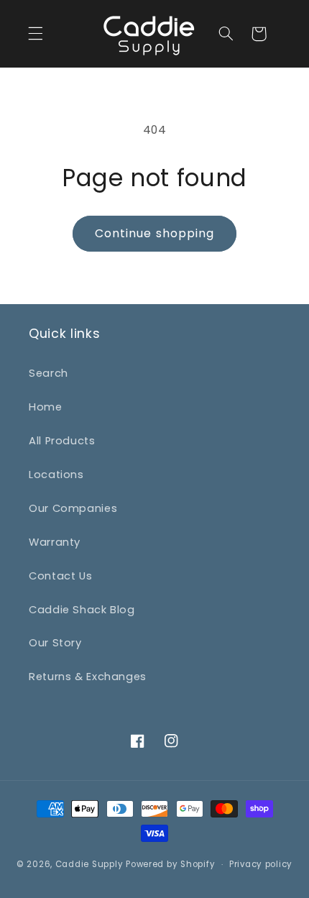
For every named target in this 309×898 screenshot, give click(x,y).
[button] (35, 33)
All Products (62, 441)
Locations (56, 474)
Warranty (54, 542)
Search (48, 373)
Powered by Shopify (170, 864)
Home (46, 407)
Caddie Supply (89, 864)
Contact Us (60, 576)
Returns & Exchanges (88, 676)
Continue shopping (154, 233)
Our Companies (73, 508)
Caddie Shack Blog (82, 610)
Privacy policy (260, 864)
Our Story (55, 643)
